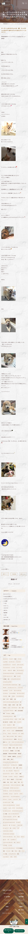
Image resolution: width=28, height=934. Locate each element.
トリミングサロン (12, 693)
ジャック (17, 805)
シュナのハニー (13, 839)
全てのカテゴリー (7, 594)
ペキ (8, 839)
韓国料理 (14, 756)
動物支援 (19, 753)
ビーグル (13, 667)
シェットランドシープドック (8, 710)
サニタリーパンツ (6, 765)
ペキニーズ (5, 747)
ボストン (18, 842)
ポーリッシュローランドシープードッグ (10, 819)
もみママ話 (6, 617)
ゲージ (4, 779)
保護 (20, 773)
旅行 (14, 724)
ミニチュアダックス (12, 853)
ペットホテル (5, 793)
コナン (4, 736)
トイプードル (20, 687)
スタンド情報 (17, 750)
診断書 (4, 782)
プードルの (5, 776)
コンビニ (9, 733)
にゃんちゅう (5, 690)
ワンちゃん (8, 713)
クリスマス (5, 696)
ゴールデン (18, 822)
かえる (22, 733)
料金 (12, 851)
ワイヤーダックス (6, 785)
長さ (23, 719)
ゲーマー (8, 730)
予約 (19, 851)
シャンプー (19, 722)
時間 (18, 853)
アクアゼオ (5, 845)
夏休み (12, 759)
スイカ (13, 730)
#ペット (10, 584)
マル (15, 836)
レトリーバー (15, 799)
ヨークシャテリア (20, 670)
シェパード (16, 793)
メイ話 (5, 603)
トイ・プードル (19, 667)
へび (4, 770)
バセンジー (16, 776)
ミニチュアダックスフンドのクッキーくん (10, 762)
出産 (17, 747)
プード (13, 808)
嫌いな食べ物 (5, 722)
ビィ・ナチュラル (9, 770)
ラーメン (4, 733)
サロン (16, 851)
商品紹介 (12, 779)
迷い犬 (8, 779)
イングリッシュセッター (7, 816)
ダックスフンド (14, 707)
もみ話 (5, 615)
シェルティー (9, 724)
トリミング (8, 851)
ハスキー (21, 793)
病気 (9, 696)
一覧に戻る (14, 574)
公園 (17, 704)
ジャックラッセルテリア (15, 796)
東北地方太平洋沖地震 (12, 753)
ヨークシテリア (6, 750)
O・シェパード (5, 828)
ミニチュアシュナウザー (7, 681)
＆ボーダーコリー (6, 796)
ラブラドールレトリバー (14, 788)
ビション (11, 793)
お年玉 (13, 747)
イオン (11, 856)
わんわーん (6, 605)
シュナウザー (5, 661)
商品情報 (5, 612)
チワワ (15, 856)
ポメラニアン (5, 659)
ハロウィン (20, 736)
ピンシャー (5, 799)
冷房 (19, 782)
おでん (21, 767)
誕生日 (10, 704)
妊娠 (15, 676)
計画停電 (9, 756)
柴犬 (15, 722)
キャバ (18, 836)
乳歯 (4, 699)
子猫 (8, 782)
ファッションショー (6, 667)
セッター (10, 799)
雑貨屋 (15, 739)
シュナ (10, 808)
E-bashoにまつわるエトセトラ (10, 598)
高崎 (4, 851)
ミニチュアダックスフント (8, 716)
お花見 (4, 759)
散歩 (20, 704)
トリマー (4, 756)
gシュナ (4, 839)
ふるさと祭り (20, 727)
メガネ (7, 699)
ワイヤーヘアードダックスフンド (17, 742)
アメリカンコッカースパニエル (8, 673)
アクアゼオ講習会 (19, 848)
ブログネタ (6, 608)
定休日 (14, 704)
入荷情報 (4, 679)
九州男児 (11, 722)
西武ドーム (5, 742)
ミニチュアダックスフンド (15, 679)
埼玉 (8, 679)
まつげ (16, 719)
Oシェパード (5, 825)
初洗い (14, 670)
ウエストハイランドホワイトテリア (15, 744)
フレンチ (11, 659)
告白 (22, 707)
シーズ (4, 724)
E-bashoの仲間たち (5, 569)
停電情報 (11, 750)
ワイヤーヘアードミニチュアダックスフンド (11, 702)
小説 (19, 707)
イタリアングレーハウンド (8, 831)
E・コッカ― (14, 825)
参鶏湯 (8, 759)
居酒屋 (10, 747)
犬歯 (15, 699)
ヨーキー (12, 773)
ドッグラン (11, 776)
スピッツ (22, 836)
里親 (22, 785)
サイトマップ (21, 913)
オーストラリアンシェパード (18, 810)
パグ (9, 742)
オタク (4, 730)
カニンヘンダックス (17, 690)
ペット (23, 851)
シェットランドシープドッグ (8, 719)
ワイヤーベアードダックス (7, 842)
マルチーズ (10, 670)
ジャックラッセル (19, 808)
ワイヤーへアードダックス (7, 836)
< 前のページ (5, 574)
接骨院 (11, 699)
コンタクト (19, 756)
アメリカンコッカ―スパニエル (8, 833)
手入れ (11, 782)
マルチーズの (19, 825)
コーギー (4, 670)
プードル (19, 659)
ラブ (18, 828)
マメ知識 (5, 601)
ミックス (18, 676)
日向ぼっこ (21, 776)
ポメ (22, 782)
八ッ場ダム (5, 704)
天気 (14, 767)
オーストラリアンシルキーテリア (9, 822)
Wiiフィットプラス (10, 736)
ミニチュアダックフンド (7, 767)
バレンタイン (5, 693)
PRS (16, 736)
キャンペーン (15, 733)
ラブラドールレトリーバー (8, 676)
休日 (19, 684)
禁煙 (4, 713)
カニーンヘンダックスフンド (14, 813)
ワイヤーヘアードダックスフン (14, 790)
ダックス (14, 664)
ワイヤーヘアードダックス (15, 785)
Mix (10, 828)
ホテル (20, 747)
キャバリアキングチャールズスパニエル (10, 684)
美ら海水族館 (20, 710)
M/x (14, 842)
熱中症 (13, 713)
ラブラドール (5, 790)
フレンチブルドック (19, 673)
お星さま (5, 610)
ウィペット (20, 739)
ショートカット (6, 856)
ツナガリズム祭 (6, 788)
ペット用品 (5, 853)
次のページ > (23, 574)
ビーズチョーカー (14, 765)
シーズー (10, 690)
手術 (12, 802)
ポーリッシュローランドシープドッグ (9, 727)
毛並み (15, 782)
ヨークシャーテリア (20, 693)
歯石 (19, 816)
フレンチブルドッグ (19, 696)
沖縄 (15, 710)
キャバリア (18, 661)
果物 (17, 767)
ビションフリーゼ (6, 773)
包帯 (15, 716)
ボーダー (14, 816)
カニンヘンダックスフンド (8, 739)
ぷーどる (10, 845)
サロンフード (16, 770)
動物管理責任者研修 (19, 730)
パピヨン (13, 696)
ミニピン (14, 828)
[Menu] (25, 3)
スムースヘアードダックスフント (9, 848)
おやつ (17, 773)
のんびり (4, 687)
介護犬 (15, 659)
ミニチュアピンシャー (7, 664)
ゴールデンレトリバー (7, 810)
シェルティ (5, 808)
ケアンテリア (5, 744)
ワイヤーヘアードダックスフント (9, 805)
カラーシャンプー (20, 664)
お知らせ (4, 707)
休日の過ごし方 (7, 619)
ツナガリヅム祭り (19, 779)
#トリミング (17, 584)
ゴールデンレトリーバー (12, 687)
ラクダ (20, 719)
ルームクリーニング (6, 802)
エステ (9, 707)
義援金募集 (5, 753)
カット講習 (5, 813)
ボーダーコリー (12, 661)
